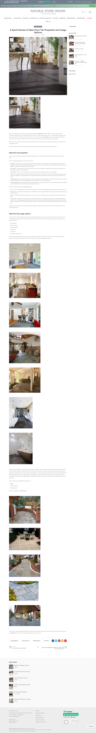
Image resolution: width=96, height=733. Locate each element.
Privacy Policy (38, 715)
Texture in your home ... (80, 48)
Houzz (43, 238)
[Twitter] (56, 640)
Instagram (72, 2)
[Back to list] (38, 647)
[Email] (62, 640)
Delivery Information (87, 1)
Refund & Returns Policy (41, 722)
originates (40, 133)
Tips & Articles (78, 1)
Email (70, 2)
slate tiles (46, 137)
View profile (72, 73)
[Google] (59, 640)
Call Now (92, 5)
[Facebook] (53, 640)
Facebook (69, 2)
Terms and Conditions (40, 712)
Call (67, 2)
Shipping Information (40, 719)
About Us (38, 710)
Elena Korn (39, 35)
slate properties (36, 640)
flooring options (14, 640)
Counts (81, 39)
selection (13, 633)
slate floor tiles (25, 640)
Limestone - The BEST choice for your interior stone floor (81, 62)
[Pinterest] (65, 640)
